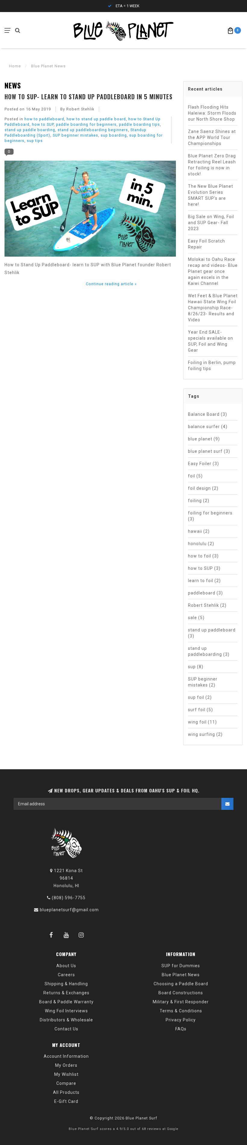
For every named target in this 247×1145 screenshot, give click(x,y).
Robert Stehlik (207, 605)
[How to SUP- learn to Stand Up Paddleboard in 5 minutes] (90, 210)
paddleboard (205, 593)
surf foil (200, 709)
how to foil (203, 556)
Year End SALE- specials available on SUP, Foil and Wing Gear (210, 341)
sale (196, 617)
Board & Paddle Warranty (66, 1001)
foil (195, 476)
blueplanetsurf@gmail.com (69, 909)
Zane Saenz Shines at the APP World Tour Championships (212, 137)
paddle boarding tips (139, 124)
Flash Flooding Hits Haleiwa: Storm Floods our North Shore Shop (212, 113)
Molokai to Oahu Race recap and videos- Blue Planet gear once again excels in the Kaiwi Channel (213, 271)
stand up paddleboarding (209, 651)
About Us (66, 965)
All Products (66, 1092)
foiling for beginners (210, 516)
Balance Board (207, 414)
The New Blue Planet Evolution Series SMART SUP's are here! (210, 195)
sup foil (200, 697)
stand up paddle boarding (30, 130)
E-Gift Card (66, 1101)
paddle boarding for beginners (86, 124)
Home (15, 66)
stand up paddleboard (212, 633)
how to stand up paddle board (96, 119)
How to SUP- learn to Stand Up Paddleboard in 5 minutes (89, 96)
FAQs (180, 1028)
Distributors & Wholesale (66, 1019)
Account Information (66, 1056)
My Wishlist (66, 1074)
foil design (203, 488)
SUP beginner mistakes (75, 135)
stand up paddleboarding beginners (93, 130)
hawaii (199, 531)
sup (195, 666)
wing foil (202, 722)
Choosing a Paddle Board (181, 983)
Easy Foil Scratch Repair (206, 244)
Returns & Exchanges (66, 992)
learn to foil (204, 580)
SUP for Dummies (180, 965)
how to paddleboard (44, 119)
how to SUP (43, 124)
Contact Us (66, 1028)
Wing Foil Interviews (66, 1010)
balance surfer (207, 426)
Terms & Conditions (181, 1010)
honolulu (201, 543)
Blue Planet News (181, 974)
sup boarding (114, 135)
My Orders (66, 1065)
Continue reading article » (111, 284)
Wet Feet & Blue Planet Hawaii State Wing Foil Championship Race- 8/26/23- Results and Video (213, 307)
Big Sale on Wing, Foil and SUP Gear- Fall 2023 (211, 222)
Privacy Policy (181, 1019)
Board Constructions (180, 992)
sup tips (35, 140)
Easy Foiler (203, 463)
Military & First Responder (181, 1001)
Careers (66, 974)
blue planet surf (209, 451)
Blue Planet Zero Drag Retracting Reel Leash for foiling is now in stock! (212, 164)
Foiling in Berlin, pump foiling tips (212, 365)
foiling (198, 500)
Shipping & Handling (66, 983)
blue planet (204, 439)
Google (172, 1129)
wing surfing (205, 734)
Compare (66, 1083)
